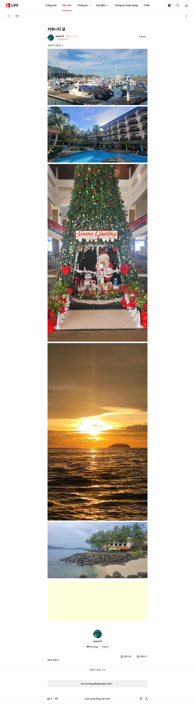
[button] (169, 5)
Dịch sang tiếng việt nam (97, 698)
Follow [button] (142, 36)
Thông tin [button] (82, 5)
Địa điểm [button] (101, 5)
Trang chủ (51, 5)
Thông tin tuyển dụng (126, 5)
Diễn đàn (67, 5)
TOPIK (146, 5)
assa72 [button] (59, 36)
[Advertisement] (97, 601)
